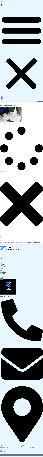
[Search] (0, 236)
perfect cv (25, 242)
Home (1, 3)
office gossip (16, 242)
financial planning (12, 242)
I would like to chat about (2, 449)
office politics (18, 242)
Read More (1, 126)
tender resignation (41, 242)
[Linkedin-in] (5, 273)
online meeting (23, 242)
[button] (21, 52)
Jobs (1, 6)
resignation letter (32, 242)
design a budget (8, 242)
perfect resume (27, 242)
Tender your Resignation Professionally (5, 123)
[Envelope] (2, 273)
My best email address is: (24, 445)
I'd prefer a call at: (32, 447)
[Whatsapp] (1, 273)
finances (10, 242)
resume (34, 242)
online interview (20, 242)
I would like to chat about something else (4, 451)
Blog (1, 100)
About (2, 4)
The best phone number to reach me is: (4, 447)
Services (2, 5)
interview (14, 242)
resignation (30, 242)
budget (0, 242)
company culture (2, 242)
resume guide (37, 242)
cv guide (6, 242)
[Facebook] (4, 273)
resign (28, 242)
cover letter (4, 242)
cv (5, 242)
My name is (1, 445)
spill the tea (39, 242)
